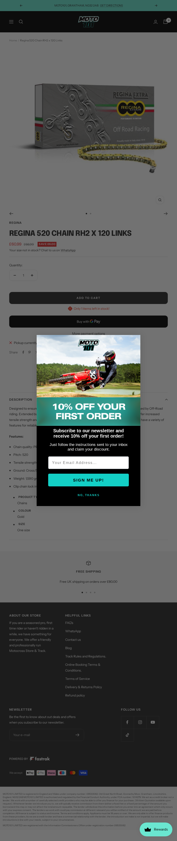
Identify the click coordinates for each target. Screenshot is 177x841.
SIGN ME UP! (88, 480)
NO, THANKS (89, 495)
